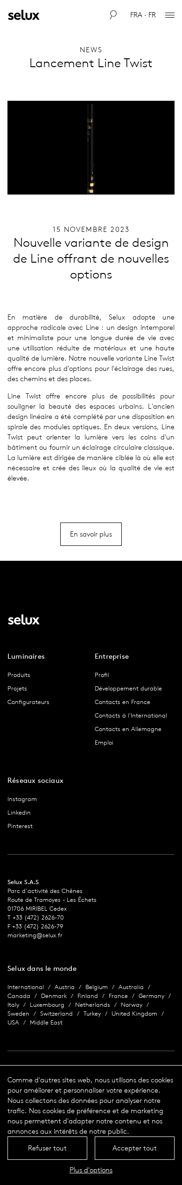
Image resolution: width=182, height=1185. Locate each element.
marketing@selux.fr (35, 935)
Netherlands (92, 1005)
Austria (65, 987)
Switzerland (56, 1014)
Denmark (54, 996)
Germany (151, 996)
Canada (18, 996)
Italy (13, 1005)
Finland (87, 996)
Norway (131, 1005)
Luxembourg (47, 1005)
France (118, 996)
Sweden (18, 1014)
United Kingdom (134, 1014)
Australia (131, 987)
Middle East (46, 1022)
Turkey (92, 1014)
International (25, 987)
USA (13, 1022)
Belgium (96, 987)
